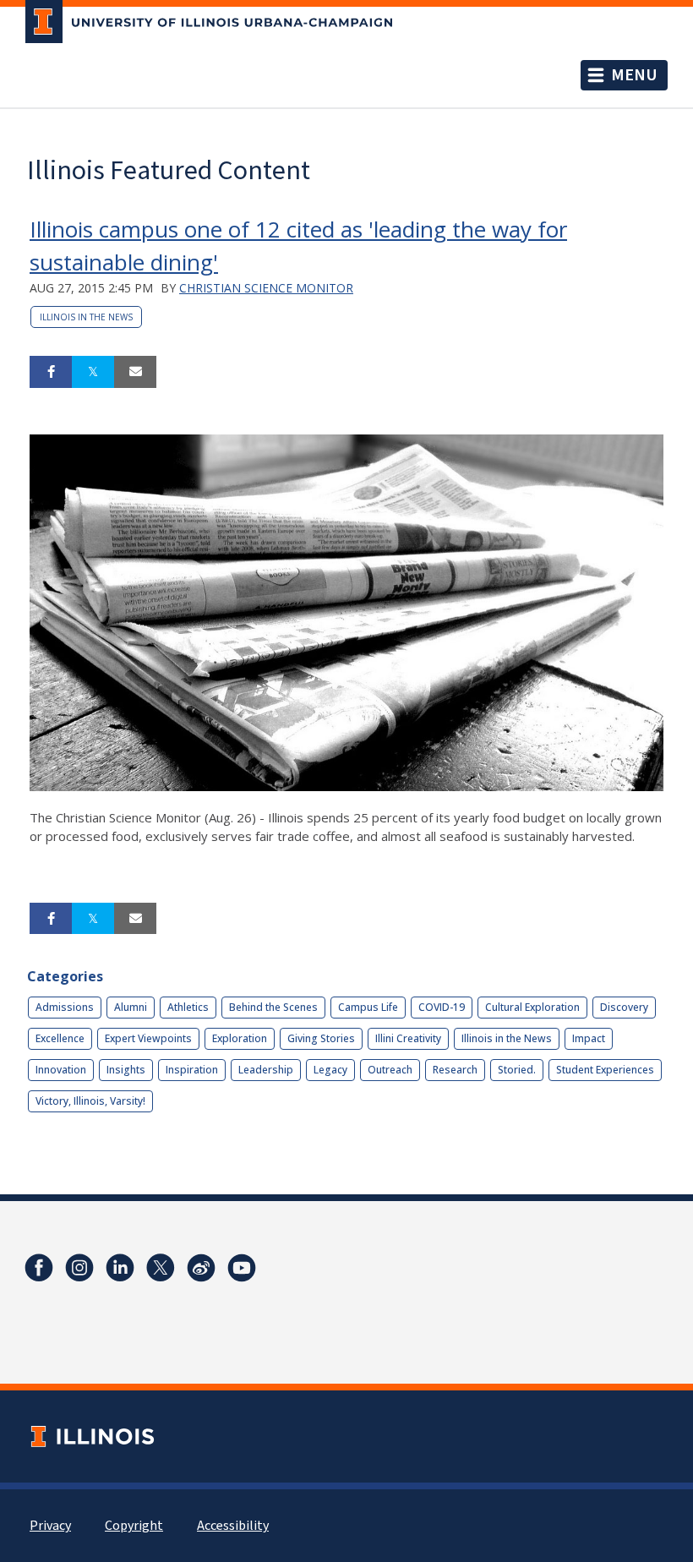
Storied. (517, 1069)
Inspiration (192, 1069)
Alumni (130, 1007)
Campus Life (368, 1007)
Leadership (265, 1069)
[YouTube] (241, 1267)
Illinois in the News (86, 317)
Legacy (330, 1069)
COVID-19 (441, 1007)
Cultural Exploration (532, 1007)
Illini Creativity (408, 1038)
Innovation (60, 1069)
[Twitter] (160, 1267)
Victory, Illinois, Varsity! (90, 1101)
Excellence (60, 1038)
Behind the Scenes (273, 1007)
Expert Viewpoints (148, 1038)
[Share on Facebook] (51, 372)
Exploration (239, 1038)
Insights (125, 1069)
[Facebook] (38, 1267)
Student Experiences (605, 1069)
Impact (588, 1038)
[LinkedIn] (120, 1267)
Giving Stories (321, 1038)
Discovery (624, 1007)
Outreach (390, 1069)
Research (455, 1069)
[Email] (135, 372)
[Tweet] (93, 372)
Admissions (64, 1007)
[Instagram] (79, 1267)
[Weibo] (201, 1267)
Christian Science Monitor (266, 288)
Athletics (188, 1007)
